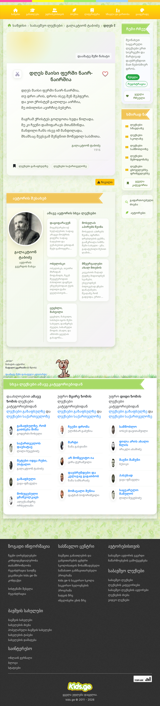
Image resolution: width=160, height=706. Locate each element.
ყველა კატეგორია (140, 183)
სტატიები (14, 667)
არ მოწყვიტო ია (81, 458)
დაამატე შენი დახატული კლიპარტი (26, 374)
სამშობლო (128, 427)
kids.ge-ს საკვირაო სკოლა (76, 580)
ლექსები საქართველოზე (70, 166)
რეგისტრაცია (137, 84)
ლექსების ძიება (118, 595)
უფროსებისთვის (54, 14)
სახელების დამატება (22, 640)
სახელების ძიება (19, 625)
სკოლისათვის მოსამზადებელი (79, 565)
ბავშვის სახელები (20, 620)
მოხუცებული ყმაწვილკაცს (28, 495)
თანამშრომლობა (19, 565)
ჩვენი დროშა (78, 427)
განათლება (32, 14)
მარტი (73, 442)
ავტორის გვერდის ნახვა (25, 264)
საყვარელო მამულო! (128, 491)
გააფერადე (142, 14)
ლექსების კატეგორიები (124, 585)
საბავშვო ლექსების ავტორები (128, 590)
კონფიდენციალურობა (23, 560)
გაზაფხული (26, 479)
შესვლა (133, 77)
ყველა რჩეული (139, 96)
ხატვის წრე (65, 595)
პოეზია (74, 14)
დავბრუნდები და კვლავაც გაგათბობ (83, 474)
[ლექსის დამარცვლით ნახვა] (17, 74)
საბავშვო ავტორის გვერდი (126, 555)
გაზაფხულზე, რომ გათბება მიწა (31, 427)
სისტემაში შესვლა (20, 588)
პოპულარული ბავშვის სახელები (30, 630)
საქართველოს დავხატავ (29, 445)
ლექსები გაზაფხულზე (33, 166)
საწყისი (15, 14)
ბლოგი (13, 662)
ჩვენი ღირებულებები (22, 555)
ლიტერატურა (92, 14)
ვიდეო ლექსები (118, 600)
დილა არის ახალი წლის (134, 443)
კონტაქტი (14, 580)
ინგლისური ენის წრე (72, 600)
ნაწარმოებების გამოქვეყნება (128, 560)
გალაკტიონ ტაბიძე (83, 25)
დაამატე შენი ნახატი (94, 56)
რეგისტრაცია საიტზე (22, 570)
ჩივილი (106, 182)
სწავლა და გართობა (118, 14)
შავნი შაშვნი (129, 460)
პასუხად (126, 475)
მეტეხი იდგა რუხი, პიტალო (32, 462)
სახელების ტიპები (20, 635)
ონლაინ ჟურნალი (20, 657)
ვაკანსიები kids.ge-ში (22, 575)
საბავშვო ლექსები (46, 25)
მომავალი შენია (81, 491)
